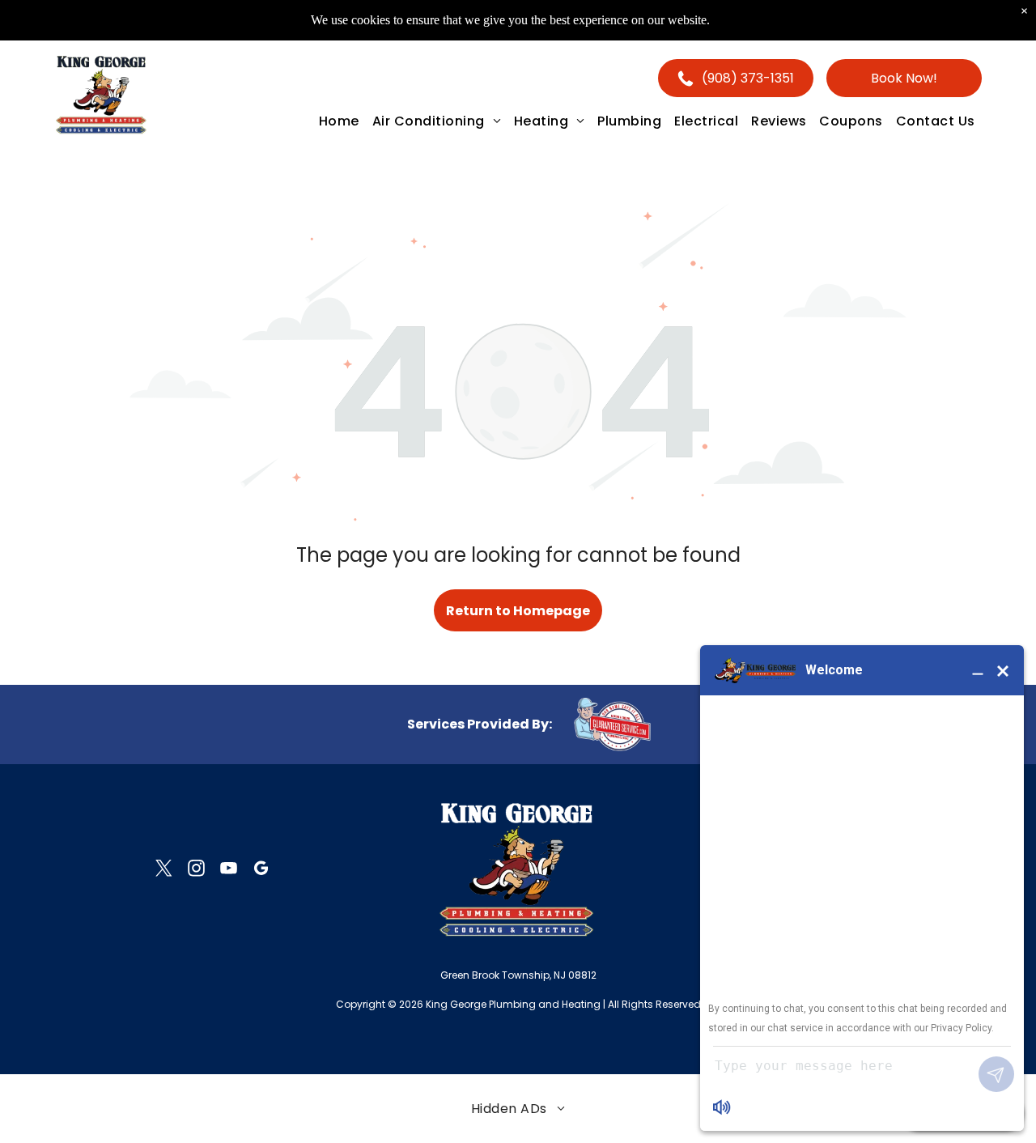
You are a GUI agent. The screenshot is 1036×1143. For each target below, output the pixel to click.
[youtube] (228, 870)
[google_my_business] (261, 870)
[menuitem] (339, 121)
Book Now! (904, 78)
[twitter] (163, 870)
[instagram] (196, 870)
